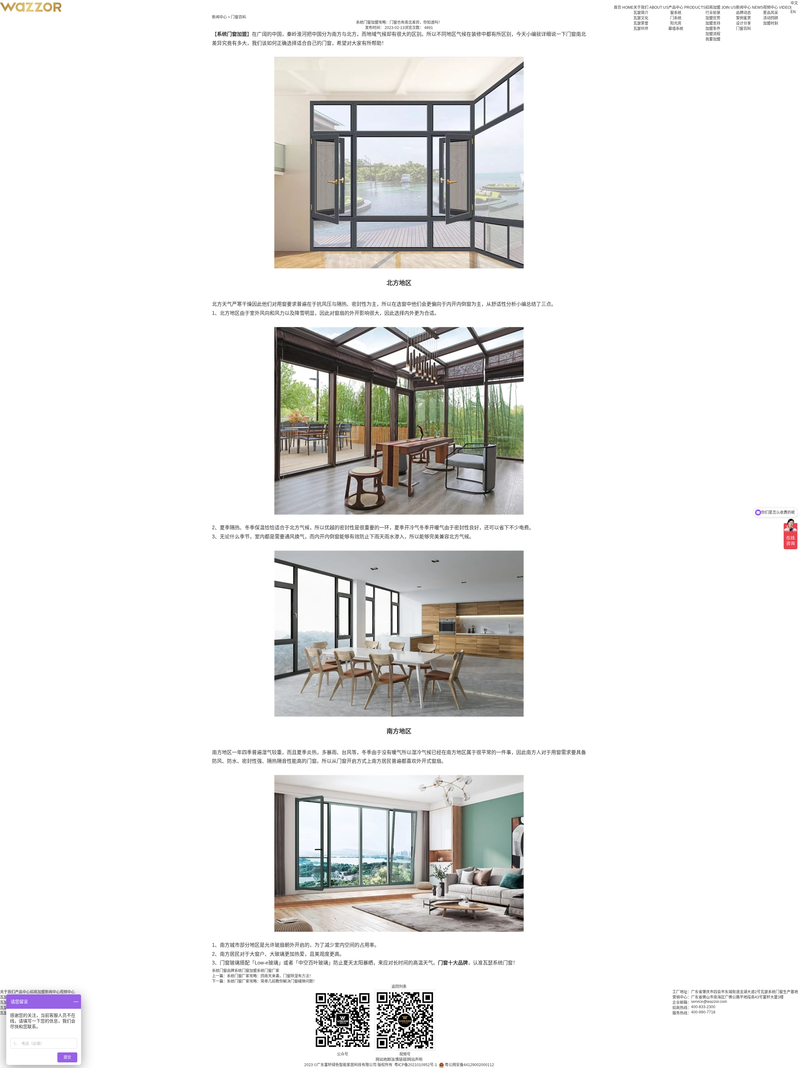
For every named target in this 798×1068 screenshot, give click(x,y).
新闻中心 (219, 17)
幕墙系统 (675, 28)
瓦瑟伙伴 (640, 28)
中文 (794, 3)
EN (793, 12)
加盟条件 (712, 28)
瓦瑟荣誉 (640, 23)
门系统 (675, 18)
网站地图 (383, 1059)
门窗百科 (743, 28)
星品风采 (770, 13)
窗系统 (675, 13)
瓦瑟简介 (640, 13)
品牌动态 (743, 13)
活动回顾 (770, 18)
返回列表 (399, 986)
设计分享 (743, 23)
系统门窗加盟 (245, 971)
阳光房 (675, 23)
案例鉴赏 (743, 18)
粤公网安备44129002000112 (469, 1065)
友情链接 (399, 1059)
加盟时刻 (770, 23)
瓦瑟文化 (640, 18)
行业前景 (712, 13)
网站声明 (414, 1059)
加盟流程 (712, 34)
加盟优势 (712, 18)
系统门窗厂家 (268, 971)
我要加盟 (712, 39)
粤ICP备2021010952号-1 (415, 1065)
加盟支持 (712, 23)
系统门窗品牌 (223, 971)
